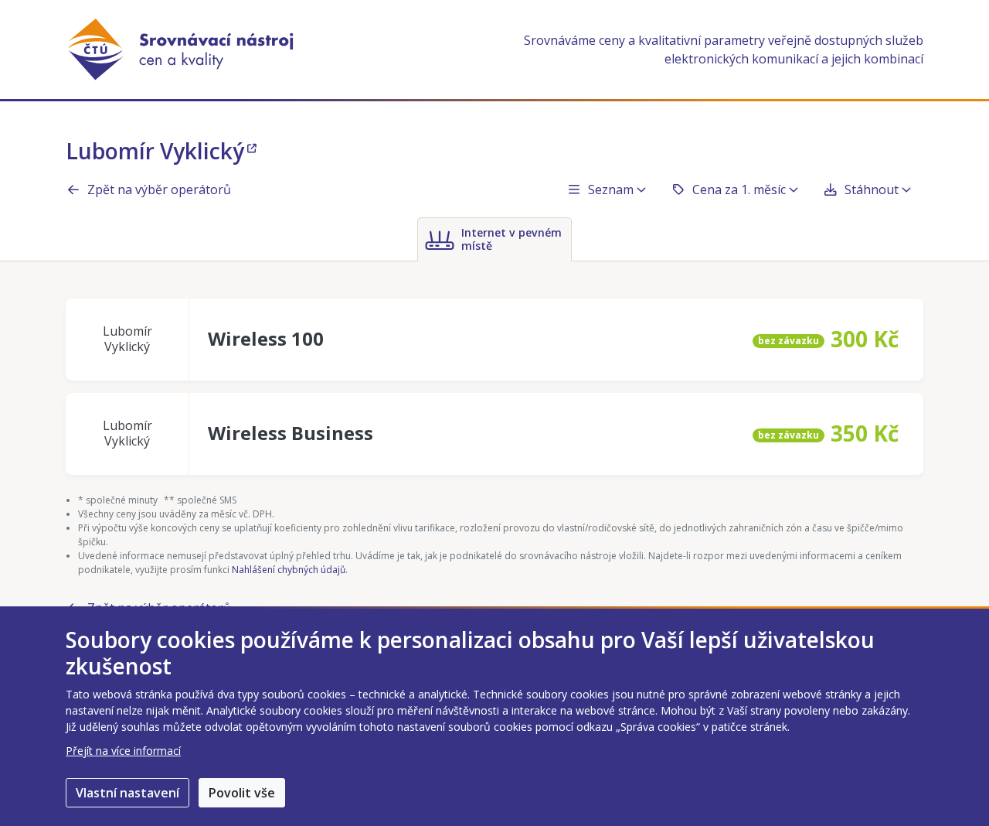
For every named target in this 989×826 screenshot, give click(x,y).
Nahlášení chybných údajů (288, 569)
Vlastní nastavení (127, 792)
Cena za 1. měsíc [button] (739, 189)
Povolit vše (242, 792)
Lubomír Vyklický (155, 151)
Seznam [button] (611, 189)
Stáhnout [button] (872, 189)
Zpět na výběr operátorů (159, 189)
